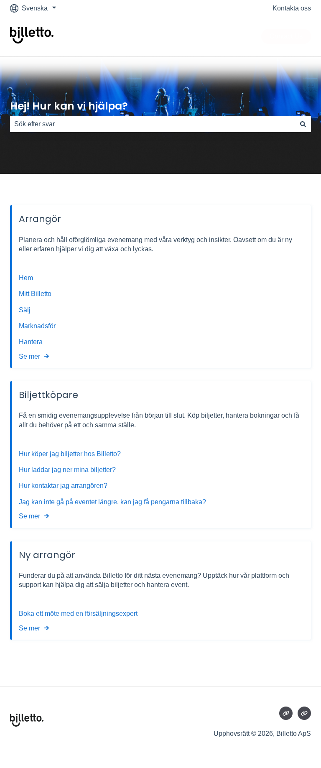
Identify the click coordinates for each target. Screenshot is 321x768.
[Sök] (303, 124)
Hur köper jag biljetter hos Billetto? (70, 453)
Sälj (25, 310)
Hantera (31, 341)
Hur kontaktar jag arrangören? (63, 485)
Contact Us (286, 36)
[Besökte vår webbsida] (286, 713)
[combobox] (152, 124)
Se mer (29, 356)
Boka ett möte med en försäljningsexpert (78, 613)
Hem (27, 277)
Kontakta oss (292, 8)
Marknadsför (37, 325)
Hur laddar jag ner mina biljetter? (67, 469)
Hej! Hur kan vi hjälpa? (69, 106)
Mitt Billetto (36, 293)
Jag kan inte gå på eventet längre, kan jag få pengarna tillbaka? (112, 501)
